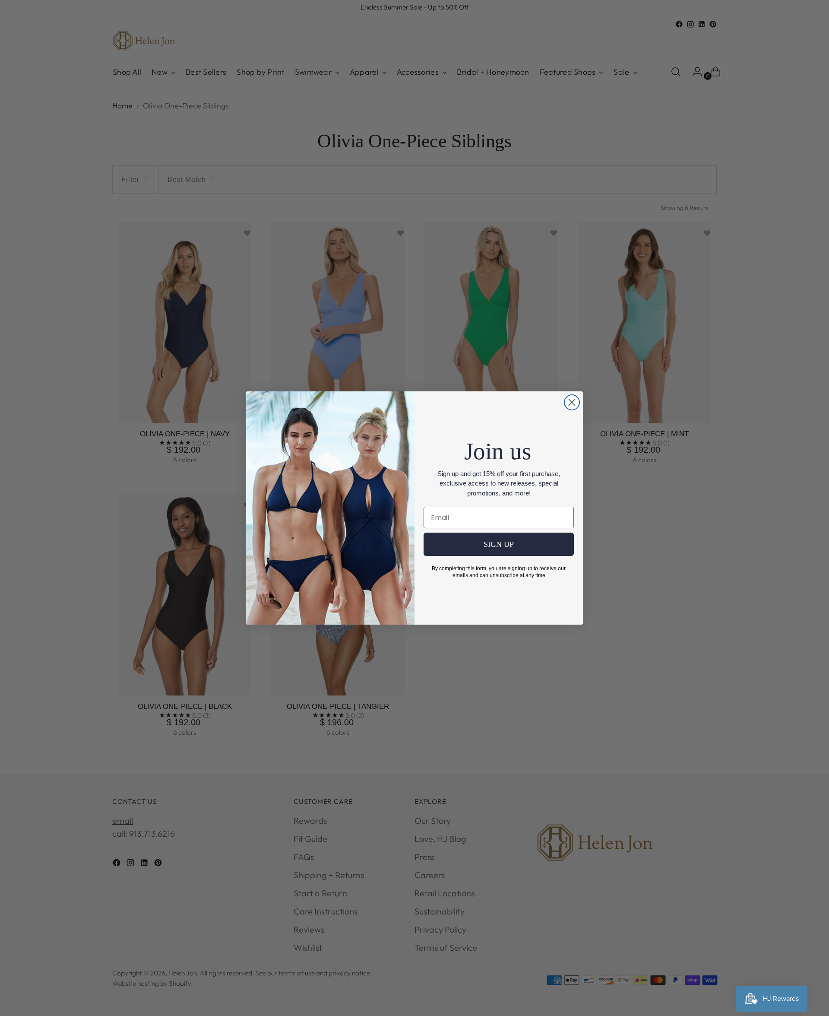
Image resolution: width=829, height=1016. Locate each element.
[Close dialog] (571, 402)
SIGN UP (499, 544)
